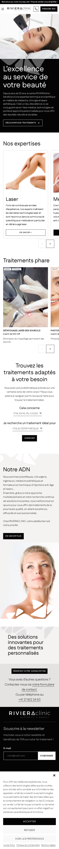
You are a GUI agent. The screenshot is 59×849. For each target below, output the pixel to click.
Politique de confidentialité (28, 845)
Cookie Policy (9, 845)
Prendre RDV (49, 9)
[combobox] (27, 413)
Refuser (29, 830)
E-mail (7, 748)
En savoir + (26, 232)
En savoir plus (13, 536)
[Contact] (36, 9)
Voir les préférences (29, 839)
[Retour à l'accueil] (19, 9)
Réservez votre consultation (29, 671)
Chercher (29, 438)
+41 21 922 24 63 (29, 699)
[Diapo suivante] (50, 244)
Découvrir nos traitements (21, 122)
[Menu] (2, 9)
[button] (54, 775)
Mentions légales (48, 845)
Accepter (29, 821)
